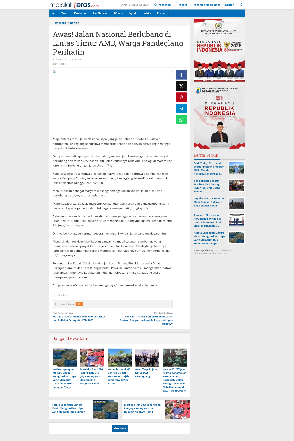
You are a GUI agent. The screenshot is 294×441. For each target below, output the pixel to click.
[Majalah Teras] (74, 5)
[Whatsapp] (181, 119)
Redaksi (226, 250)
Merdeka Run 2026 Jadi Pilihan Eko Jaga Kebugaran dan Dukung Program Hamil (91, 376)
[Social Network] (241, 5)
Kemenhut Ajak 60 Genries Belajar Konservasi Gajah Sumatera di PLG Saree (119, 376)
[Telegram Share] (181, 108)
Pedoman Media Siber (205, 253)
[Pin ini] (181, 97)
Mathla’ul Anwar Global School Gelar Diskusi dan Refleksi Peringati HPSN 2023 (79, 316)
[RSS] (79, 304)
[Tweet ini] (181, 86)
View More (119, 428)
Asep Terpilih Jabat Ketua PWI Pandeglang (147, 373)
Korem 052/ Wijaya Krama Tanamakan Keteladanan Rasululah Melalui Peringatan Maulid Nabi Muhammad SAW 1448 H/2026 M (174, 380)
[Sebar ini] (181, 75)
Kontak (224, 253)
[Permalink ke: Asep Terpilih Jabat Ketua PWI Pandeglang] (147, 358)
